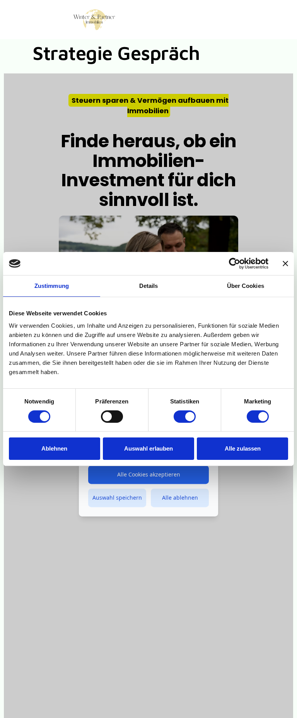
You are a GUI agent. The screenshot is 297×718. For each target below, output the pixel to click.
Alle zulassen (243, 448)
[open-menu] (232, 20)
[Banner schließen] (285, 263)
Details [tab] (148, 285)
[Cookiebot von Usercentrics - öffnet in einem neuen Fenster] (234, 263)
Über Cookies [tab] (245, 285)
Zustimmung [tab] (51, 285)
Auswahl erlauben (148, 448)
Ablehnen (54, 448)
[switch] (112, 416)
